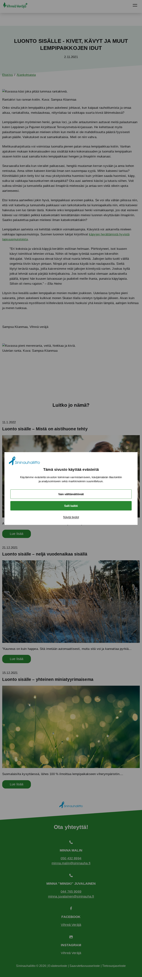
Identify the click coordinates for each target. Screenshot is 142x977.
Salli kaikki (71, 505)
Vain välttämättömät (71, 494)
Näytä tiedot (71, 517)
